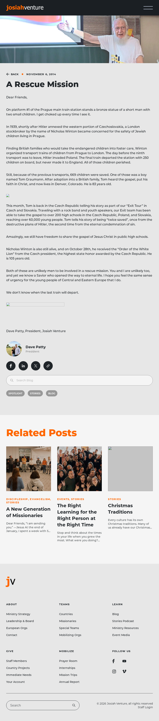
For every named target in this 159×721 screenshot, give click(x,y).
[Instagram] (114, 671)
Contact (11, 635)
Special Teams (69, 628)
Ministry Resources (125, 628)
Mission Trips (68, 675)
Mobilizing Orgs (70, 635)
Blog (51, 393)
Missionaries (67, 621)
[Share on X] (35, 365)
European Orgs (16, 628)
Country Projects (18, 668)
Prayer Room (68, 661)
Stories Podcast (123, 621)
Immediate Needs (18, 675)
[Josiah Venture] (24, 8)
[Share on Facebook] (11, 365)
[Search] (11, 380)
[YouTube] (124, 661)
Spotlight (15, 393)
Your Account (15, 682)
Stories (35, 393)
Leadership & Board (20, 621)
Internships (67, 668)
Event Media (121, 635)
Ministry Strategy (18, 614)
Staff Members (16, 661)
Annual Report (69, 682)
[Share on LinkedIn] (23, 365)
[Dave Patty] (16, 349)
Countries (66, 614)
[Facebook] (113, 661)
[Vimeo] (124, 671)
